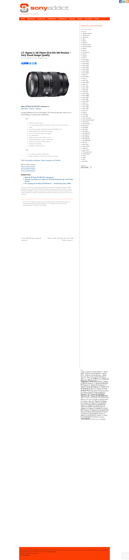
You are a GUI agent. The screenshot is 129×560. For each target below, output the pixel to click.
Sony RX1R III (86, 140)
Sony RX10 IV (86, 133)
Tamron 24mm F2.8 (100, 392)
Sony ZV (85, 142)
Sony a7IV (85, 91)
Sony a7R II (86, 93)
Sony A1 (85, 58)
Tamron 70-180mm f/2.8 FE (89, 406)
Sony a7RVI (86, 101)
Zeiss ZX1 (85, 161)
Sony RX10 (85, 131)
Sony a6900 (86, 76)
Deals (84, 39)
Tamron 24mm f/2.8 (88, 392)
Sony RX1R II (86, 139)
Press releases (86, 52)
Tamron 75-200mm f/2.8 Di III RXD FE (93, 414)
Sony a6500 (86, 69)
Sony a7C (85, 84)
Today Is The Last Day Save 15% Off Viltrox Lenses (60, 239)
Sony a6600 (86, 71)
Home (23, 18)
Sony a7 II (85, 80)
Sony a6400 (86, 67)
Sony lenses (86, 125)
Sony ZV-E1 (86, 144)
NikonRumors (31, 18)
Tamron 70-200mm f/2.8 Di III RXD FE (92, 412)
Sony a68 (85, 75)
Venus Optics (101, 417)
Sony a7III (85, 90)
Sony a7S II (85, 105)
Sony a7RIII (86, 95)
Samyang (106, 379)
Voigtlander (102, 419)
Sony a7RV (85, 99)
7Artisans (83, 372)
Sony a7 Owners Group (28, 170)
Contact (97, 18)
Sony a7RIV (86, 97)
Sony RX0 (85, 127)
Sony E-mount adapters (88, 120)
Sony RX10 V (86, 135)
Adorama (38, 108)
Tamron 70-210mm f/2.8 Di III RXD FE (94, 412)
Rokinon (100, 379)
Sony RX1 (85, 129)
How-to (84, 48)
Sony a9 (85, 112)
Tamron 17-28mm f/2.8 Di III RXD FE (94, 389)
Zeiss (84, 159)
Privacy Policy (52, 551)
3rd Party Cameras (87, 33)
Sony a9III (85, 116)
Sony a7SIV (86, 108)
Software (85, 56)
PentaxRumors (52, 18)
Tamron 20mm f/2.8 (94, 391)
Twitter (43, 160)
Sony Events (86, 122)
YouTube (58, 160)
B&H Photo (24, 108)
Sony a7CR (85, 88)
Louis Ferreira (27, 58)
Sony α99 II (86, 150)
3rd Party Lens (37, 187)
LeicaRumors (41, 18)
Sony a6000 (86, 59)
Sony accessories (87, 118)
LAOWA (94, 378)
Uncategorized (86, 154)
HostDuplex (27, 555)
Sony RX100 (86, 137)
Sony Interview (86, 123)
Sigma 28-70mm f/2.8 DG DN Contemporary (56, 189)
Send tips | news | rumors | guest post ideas (92, 25)
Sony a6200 (86, 63)
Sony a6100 (86, 61)
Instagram (49, 160)
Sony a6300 (86, 65)
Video (84, 156)
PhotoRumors (63, 18)
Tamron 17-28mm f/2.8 (91, 385)
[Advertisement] (47, 36)
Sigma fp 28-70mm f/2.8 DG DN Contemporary (53, 191)
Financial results (87, 44)
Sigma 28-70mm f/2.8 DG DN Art (36, 189)
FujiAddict (72, 18)
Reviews (85, 54)
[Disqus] (47, 266)
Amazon (31, 108)
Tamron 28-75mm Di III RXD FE (94, 395)
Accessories (85, 37)
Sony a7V (85, 110)
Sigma (49, 187)
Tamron (92, 380)
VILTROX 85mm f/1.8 (95, 419)
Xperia (84, 157)
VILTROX (85, 418)
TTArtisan (95, 417)
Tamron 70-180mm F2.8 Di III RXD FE (96, 410)
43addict (79, 18)
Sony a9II (85, 114)
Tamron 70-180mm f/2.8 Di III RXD (95, 403)
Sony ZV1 (85, 148)
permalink (49, 192)
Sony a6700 (86, 73)
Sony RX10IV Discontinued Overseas (31, 239)
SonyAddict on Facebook (32, 160)
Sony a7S (85, 103)
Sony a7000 (86, 82)
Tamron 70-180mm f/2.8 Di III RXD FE (93, 405)
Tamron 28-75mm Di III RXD (93, 394)
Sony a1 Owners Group (28, 166)
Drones (84, 41)
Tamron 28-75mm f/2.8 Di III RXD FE (91, 399)
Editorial (85, 43)
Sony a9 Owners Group (28, 168)
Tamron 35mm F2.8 (89, 401)
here (29, 115)
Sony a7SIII (85, 107)
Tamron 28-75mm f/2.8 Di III (87, 397)
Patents (84, 50)
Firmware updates (87, 46)
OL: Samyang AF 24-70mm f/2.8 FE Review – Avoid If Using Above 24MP (48, 183)
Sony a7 (85, 78)
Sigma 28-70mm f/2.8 (56, 187)
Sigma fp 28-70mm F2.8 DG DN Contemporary (39, 177)
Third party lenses (87, 152)
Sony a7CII (85, 86)
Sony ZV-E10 (86, 146)
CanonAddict (88, 18)
